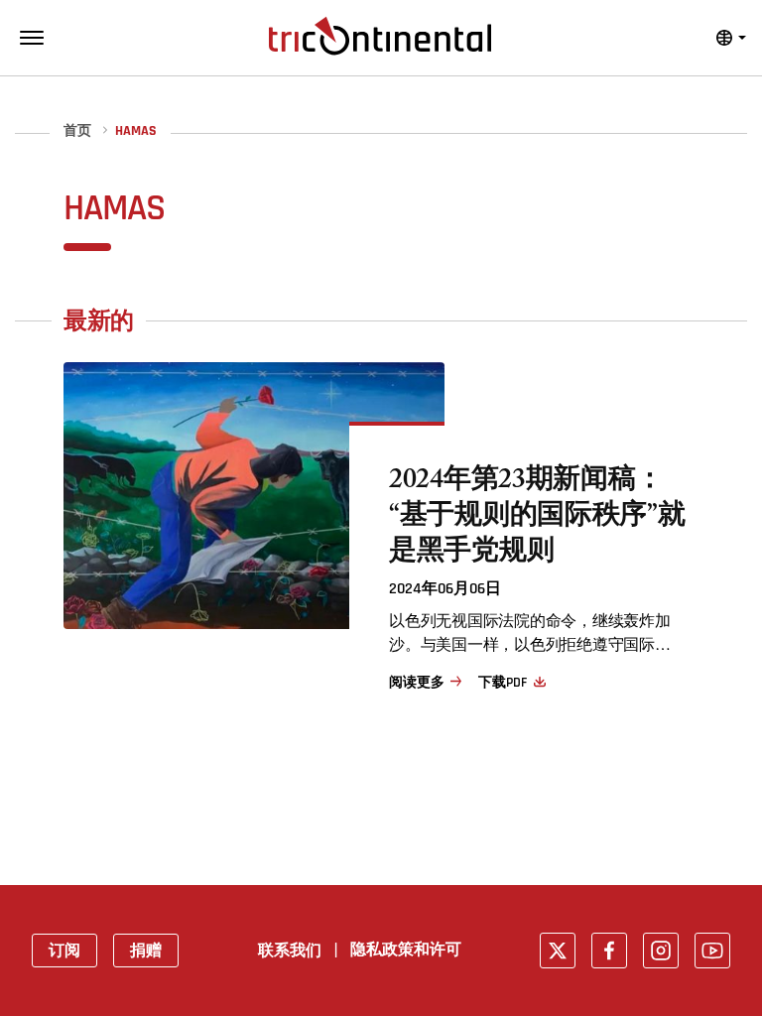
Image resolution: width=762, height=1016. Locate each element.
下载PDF (502, 683)
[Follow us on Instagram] (661, 950)
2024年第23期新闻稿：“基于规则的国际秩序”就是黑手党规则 (537, 518)
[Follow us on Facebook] (609, 950)
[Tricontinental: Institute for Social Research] (380, 36)
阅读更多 (416, 683)
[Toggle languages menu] (731, 38)
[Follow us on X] (557, 950)
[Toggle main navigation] (32, 38)
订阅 (64, 950)
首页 (77, 131)
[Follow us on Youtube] (712, 950)
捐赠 (146, 950)
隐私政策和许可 (405, 949)
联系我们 (289, 950)
